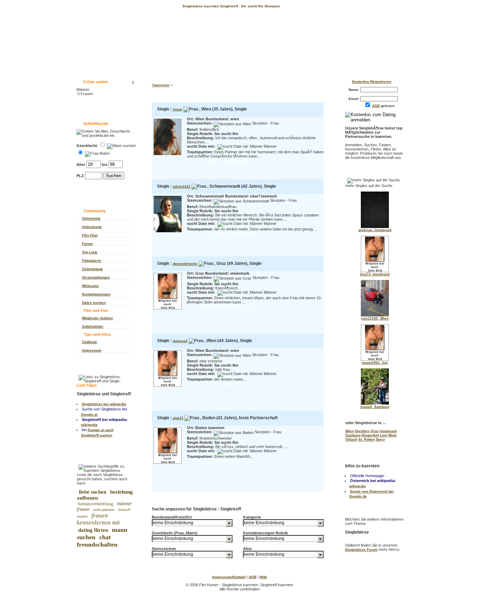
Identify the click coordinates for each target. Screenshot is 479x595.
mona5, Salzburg (374, 407)
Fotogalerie (91, 260)
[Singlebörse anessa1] (167, 387)
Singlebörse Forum (361, 549)
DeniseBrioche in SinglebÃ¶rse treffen (230, 307)
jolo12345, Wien (375, 318)
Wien (349, 431)
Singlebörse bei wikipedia (104, 404)
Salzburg (352, 435)
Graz (375, 431)
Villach (351, 439)
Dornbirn (362, 431)
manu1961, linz (375, 363)
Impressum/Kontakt (228, 577)
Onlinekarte (92, 227)
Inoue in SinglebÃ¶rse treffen (230, 161)
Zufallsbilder (92, 326)
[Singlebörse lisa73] (375, 271)
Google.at (89, 414)
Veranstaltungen (96, 277)
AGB (376, 106)
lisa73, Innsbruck (375, 274)
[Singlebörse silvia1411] (167, 233)
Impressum (91, 350)
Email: (354, 99)
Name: (354, 90)
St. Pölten (366, 439)
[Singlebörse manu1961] (375, 359)
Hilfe (263, 577)
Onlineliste (91, 218)
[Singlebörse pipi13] (167, 464)
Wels (392, 435)
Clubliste (89, 342)
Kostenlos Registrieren (371, 81)
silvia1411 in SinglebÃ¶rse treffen (230, 234)
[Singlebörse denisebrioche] (167, 310)
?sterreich (160, 85)
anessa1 (180, 341)
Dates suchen (94, 303)
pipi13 (178, 418)
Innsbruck (388, 431)
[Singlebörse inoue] (167, 156)
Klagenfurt (370, 435)
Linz (383, 435)
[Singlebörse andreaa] (375, 227)
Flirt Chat (89, 235)
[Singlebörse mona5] (375, 404)
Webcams (90, 286)
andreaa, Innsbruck (375, 230)
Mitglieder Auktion (97, 318)
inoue (177, 109)
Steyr (380, 439)
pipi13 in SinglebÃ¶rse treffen (231, 461)
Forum (87, 244)
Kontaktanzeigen (96, 294)
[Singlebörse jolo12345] (375, 315)
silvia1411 (181, 186)
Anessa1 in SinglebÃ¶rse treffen (231, 384)
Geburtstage (92, 269)
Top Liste (89, 252)
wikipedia (89, 425)
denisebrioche (185, 264)
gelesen (385, 106)
